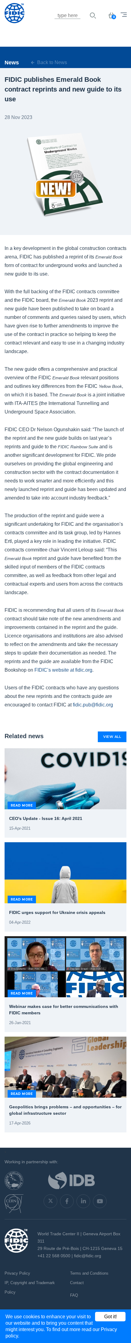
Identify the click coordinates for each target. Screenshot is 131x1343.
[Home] (35, 23)
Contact (77, 1282)
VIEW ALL (112, 737)
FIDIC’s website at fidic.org (63, 670)
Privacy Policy (17, 1273)
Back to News (51, 62)
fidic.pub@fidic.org (93, 704)
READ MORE (22, 805)
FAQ (74, 1295)
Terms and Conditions (89, 1273)
